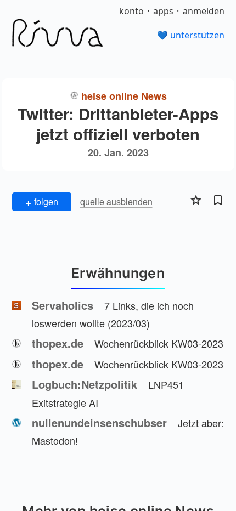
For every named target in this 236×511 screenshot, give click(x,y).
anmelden (203, 11)
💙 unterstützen (190, 35)
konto (131, 11)
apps (163, 11)
